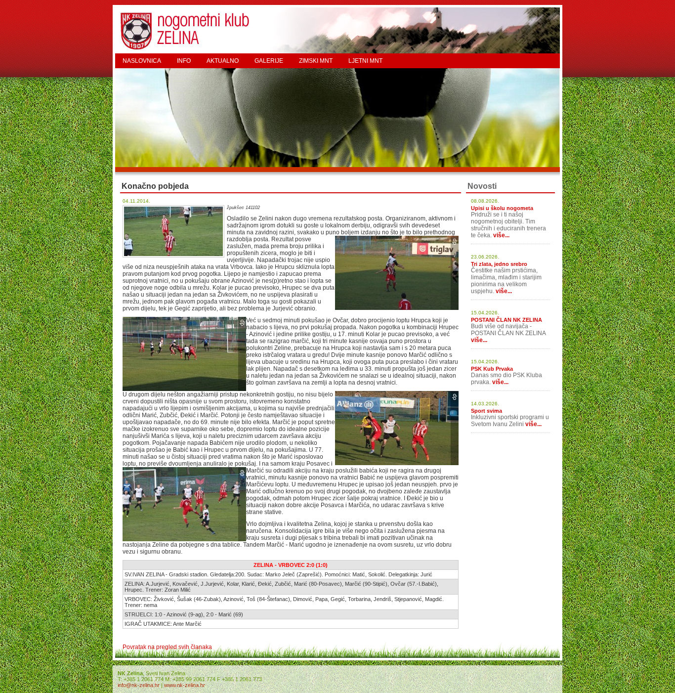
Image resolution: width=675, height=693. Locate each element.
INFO (184, 60)
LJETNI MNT (365, 60)
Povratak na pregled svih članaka (167, 647)
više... (501, 235)
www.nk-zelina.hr (184, 685)
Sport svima (486, 411)
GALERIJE (268, 60)
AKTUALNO (223, 60)
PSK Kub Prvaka (492, 369)
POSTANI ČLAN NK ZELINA (506, 320)
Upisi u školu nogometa (502, 208)
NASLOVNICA (142, 60)
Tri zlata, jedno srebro (499, 264)
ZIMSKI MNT (316, 60)
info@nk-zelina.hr (139, 685)
